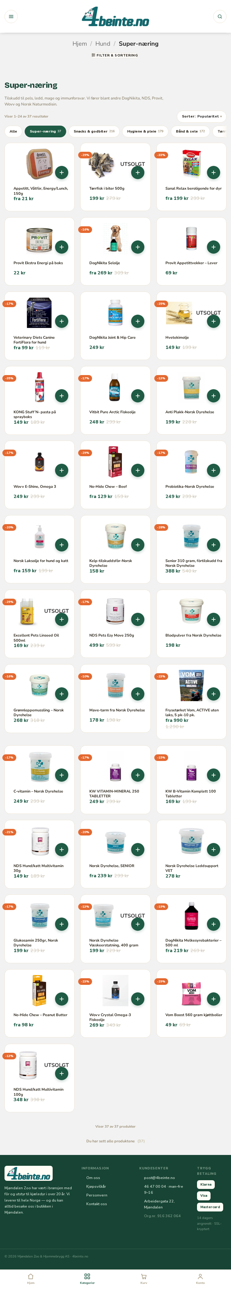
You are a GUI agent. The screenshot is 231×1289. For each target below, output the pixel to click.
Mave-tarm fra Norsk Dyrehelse (117, 710)
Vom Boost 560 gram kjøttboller (193, 1015)
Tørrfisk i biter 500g (107, 188)
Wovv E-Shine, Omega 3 (35, 486)
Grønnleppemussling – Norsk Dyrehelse (39, 712)
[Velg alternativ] (61, 172)
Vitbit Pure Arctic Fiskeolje (112, 412)
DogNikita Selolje (104, 263)
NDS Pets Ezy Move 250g (111, 635)
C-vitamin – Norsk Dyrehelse (38, 791)
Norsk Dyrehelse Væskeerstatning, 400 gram (113, 943)
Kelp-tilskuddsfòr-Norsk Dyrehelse (110, 563)
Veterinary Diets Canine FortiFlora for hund (34, 340)
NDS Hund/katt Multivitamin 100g (38, 1092)
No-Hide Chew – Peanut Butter (40, 1015)
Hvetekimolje (177, 337)
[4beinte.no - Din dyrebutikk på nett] (115, 16)
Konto (200, 1283)
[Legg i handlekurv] (61, 247)
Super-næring (45, 131)
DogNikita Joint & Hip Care (112, 337)
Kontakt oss (96, 1203)
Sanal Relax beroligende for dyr (193, 188)
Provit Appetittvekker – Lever (191, 263)
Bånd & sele (190, 131)
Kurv (143, 1283)
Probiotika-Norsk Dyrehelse (189, 486)
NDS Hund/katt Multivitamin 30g (38, 868)
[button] (11, 16)
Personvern (96, 1195)
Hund (102, 44)
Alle (13, 131)
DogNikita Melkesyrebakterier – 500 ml (193, 943)
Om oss (93, 1177)
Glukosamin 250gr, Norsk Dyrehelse (36, 943)
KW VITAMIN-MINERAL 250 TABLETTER (114, 794)
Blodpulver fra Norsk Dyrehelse (193, 635)
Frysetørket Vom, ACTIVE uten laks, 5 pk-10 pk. (192, 712)
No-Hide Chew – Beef (108, 486)
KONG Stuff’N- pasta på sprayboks (35, 414)
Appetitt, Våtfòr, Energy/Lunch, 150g (41, 191)
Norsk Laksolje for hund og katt (41, 560)
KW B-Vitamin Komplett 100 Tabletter (190, 794)
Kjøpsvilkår (96, 1186)
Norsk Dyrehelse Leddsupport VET (191, 868)
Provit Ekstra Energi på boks (38, 263)
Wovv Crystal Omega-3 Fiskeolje (110, 1017)
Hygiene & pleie (145, 131)
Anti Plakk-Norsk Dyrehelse (189, 412)
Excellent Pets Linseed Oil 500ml (36, 638)
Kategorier (87, 1283)
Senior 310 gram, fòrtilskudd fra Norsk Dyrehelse (193, 563)
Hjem (79, 44)
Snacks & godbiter (94, 131)
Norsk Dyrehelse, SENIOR (111, 865)
